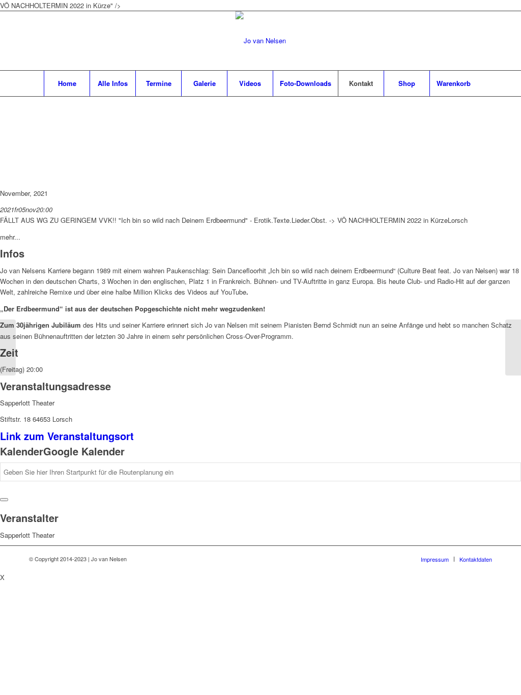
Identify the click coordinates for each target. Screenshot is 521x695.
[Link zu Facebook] (453, 40)
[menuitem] (67, 83)
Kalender (21, 451)
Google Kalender (84, 451)
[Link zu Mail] (469, 40)
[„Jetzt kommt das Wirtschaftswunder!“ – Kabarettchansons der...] (8, 347)
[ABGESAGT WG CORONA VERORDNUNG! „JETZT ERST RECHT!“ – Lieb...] (513, 347)
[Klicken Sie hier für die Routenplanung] (4, 499)
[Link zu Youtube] (484, 40)
